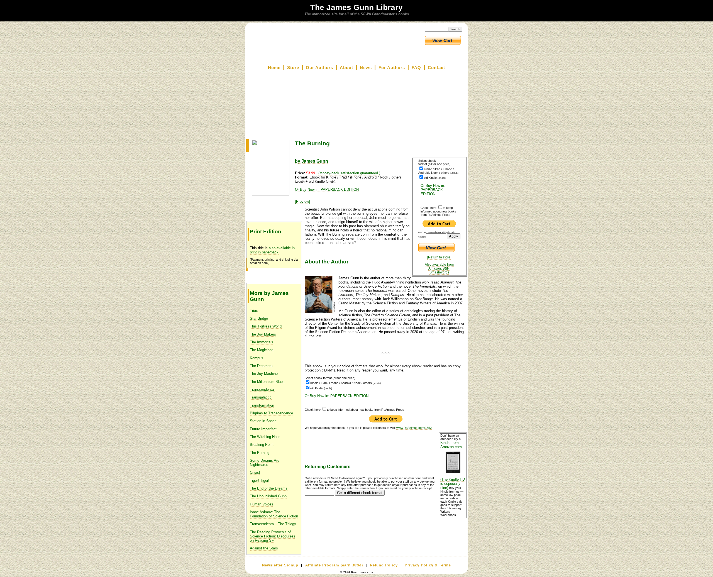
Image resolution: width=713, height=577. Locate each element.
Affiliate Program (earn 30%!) (334, 565)
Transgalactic (261, 397)
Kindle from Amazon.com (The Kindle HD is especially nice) (452, 465)
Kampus (256, 358)
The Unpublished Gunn (268, 496)
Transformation (262, 405)
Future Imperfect (263, 429)
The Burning (259, 453)
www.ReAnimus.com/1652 (414, 427)
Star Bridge (259, 318)
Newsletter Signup (280, 565)
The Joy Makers (263, 334)
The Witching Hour (265, 437)
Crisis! (255, 472)
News (366, 67)
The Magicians (262, 350)
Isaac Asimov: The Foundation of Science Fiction (274, 514)
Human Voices (261, 504)
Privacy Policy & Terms (428, 565)
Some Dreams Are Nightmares (264, 462)
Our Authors (319, 67)
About (346, 67)
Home (274, 67)
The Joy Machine (264, 373)
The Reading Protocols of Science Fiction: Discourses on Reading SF (272, 536)
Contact (436, 67)
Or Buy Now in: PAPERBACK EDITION (433, 190)
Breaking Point (262, 444)
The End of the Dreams (268, 488)
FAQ (416, 67)
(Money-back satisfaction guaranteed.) (349, 173)
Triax (254, 311)
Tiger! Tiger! (259, 480)
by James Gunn (311, 161)
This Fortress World (266, 326)
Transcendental (262, 389)
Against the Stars (264, 548)
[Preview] (302, 201)
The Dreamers (261, 366)
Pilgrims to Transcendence (271, 413)
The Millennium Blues (267, 382)
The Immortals (261, 342)
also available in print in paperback (272, 250)
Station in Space (263, 421)
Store (293, 67)
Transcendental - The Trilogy (273, 524)
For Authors (392, 67)
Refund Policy (384, 565)
